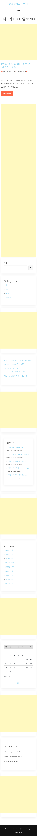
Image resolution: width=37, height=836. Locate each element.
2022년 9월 (9, 571)
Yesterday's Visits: (11, 752)
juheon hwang (21, 71)
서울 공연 (14, 364)
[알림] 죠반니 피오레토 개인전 (17, 461)
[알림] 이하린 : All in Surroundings (18, 454)
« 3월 (17, 683)
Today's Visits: (10, 747)
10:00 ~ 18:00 (7, 360)
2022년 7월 (9, 579)
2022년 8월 (9, 575)
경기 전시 (12, 360)
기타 (6, 289)
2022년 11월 (9, 567)
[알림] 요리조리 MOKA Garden (17, 475)
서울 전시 (21, 364)
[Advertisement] (18, 42)
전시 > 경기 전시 (17, 368)
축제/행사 (8, 298)
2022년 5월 (9, 584)
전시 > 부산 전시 (23, 371)
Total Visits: (9, 761)
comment (4, 75)
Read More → (7, 93)
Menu (18, 10)
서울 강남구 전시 (8, 364)
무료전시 (24, 360)
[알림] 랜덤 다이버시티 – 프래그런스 (19, 447)
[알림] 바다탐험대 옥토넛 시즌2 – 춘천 (15, 65)
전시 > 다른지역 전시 (11, 372)
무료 (19, 360)
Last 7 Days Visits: (11, 757)
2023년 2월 (9, 554)
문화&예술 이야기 (18, 3)
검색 (5, 263)
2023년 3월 (9, 550)
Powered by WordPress (12, 829)
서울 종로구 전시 (8, 368)
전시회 (7, 293)
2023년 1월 (9, 558)
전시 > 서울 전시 (12, 376)
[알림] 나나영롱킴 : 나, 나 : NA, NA (18, 468)
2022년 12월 (9, 563)
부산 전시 (30, 360)
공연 (6, 285)
